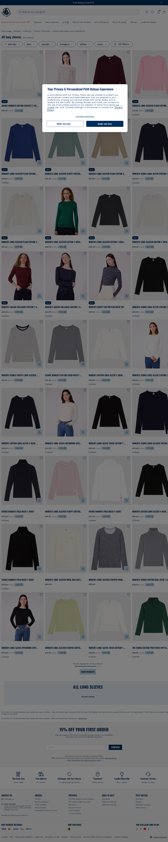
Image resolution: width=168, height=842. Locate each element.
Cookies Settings (85, 116)
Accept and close (105, 123)
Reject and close (64, 123)
